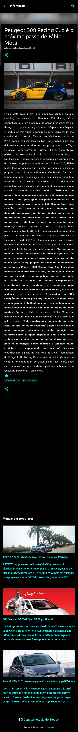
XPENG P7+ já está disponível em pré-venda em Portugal (35, 557)
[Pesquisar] (73, 5)
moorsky (50, 727)
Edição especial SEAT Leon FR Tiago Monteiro (29, 619)
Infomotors (18, 5)
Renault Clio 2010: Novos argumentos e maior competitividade (39, 681)
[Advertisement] (39, 467)
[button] (6, 55)
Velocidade (30, 380)
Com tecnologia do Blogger (41, 719)
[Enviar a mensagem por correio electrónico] (6, 376)
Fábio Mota (12, 380)
